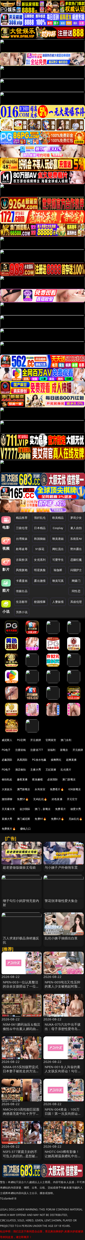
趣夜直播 (22, 779)
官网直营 (51, 740)
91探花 (39, 549)
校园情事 (40, 602)
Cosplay (58, 528)
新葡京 (64, 750)
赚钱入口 (25, 829)
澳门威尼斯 (23, 819)
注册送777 (36, 750)
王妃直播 (51, 769)
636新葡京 (74, 789)
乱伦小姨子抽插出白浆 (61, 938)
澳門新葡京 (23, 789)
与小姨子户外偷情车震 (61, 867)
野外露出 (76, 549)
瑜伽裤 (58, 570)
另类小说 (21, 612)
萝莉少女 (76, 518)
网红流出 (58, 549)
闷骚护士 (76, 570)
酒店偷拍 (20, 769)
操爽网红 (56, 760)
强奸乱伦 (40, 518)
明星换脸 (40, 570)
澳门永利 (66, 740)
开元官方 (72, 799)
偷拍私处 (7, 779)
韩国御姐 (40, 539)
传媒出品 (21, 591)
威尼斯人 (7, 740)
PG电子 (6, 750)
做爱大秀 (75, 809)
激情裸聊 (7, 799)
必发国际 (52, 779)
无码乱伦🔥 (40, 799)
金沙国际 (25, 809)
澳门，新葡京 (43, 809)
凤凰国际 (22, 760)
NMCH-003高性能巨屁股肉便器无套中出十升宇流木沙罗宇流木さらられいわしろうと (21, 1115)
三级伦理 (21, 528)
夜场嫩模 (37, 779)
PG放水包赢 (39, 760)
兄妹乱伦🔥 (76, 819)
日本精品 (40, 528)
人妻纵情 (58, 602)
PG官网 (21, 740)
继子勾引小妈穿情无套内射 (21, 902)
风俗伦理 (76, 602)
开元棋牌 (35, 740)
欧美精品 (58, 518)
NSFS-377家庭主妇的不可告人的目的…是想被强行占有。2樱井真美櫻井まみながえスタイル (21, 1157)
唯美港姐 (58, 539)
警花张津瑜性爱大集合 (61, 900)
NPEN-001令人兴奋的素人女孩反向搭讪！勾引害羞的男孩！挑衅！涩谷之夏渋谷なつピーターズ (63, 1073)
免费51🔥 (23, 799)
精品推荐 (21, 518)
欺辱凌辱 (21, 549)
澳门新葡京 (69, 779)
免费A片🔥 (57, 819)
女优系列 (40, 560)
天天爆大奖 (8, 809)
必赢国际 (7, 760)
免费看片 (60, 809)
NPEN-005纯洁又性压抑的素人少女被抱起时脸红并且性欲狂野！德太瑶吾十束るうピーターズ (63, 988)
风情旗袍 (21, 570)
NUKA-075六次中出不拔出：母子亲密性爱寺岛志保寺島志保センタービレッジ (63, 1030)
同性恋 (76, 591)
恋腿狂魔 (76, 560)
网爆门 (76, 581)
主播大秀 (35, 769)
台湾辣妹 (21, 539)
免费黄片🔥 (9, 829)
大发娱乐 (7, 789)
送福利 (51, 750)
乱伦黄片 (66, 769)
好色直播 (57, 799)
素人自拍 (76, 528)
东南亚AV (76, 539)
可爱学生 (58, 560)
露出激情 (40, 581)
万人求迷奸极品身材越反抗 (21, 940)
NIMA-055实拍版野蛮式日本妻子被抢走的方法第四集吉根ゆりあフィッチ (21, 1071)
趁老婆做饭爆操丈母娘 (19, 867)
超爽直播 (71, 760)
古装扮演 (21, 560)
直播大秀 (7, 819)
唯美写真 (58, 581)
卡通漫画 (21, 581)
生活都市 (21, 602)
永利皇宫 (40, 789)
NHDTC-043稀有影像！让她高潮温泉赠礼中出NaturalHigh (62, 1155)
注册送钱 (20, 750)
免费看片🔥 (57, 789)
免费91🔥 (40, 819)
